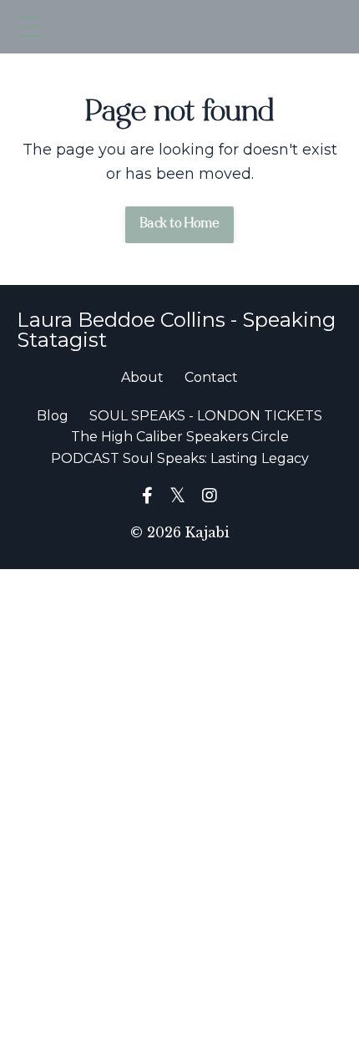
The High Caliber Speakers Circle (180, 437)
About (142, 377)
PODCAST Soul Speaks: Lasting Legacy (180, 458)
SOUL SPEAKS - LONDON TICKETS (205, 416)
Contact (211, 377)
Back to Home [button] (179, 224)
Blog (52, 416)
